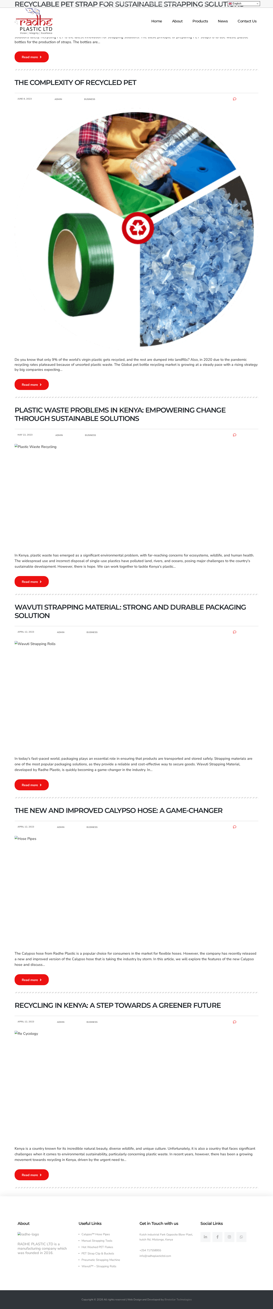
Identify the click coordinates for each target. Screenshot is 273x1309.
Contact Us (247, 21)
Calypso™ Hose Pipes (96, 1234)
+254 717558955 (150, 1250)
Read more (30, 57)
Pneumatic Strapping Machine (101, 1260)
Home (156, 21)
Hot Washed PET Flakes (97, 1247)
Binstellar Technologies (178, 1299)
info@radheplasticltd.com (164, 3)
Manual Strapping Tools (97, 1241)
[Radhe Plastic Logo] (34, 20)
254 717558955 (120, 3)
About (177, 21)
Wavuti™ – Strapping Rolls (99, 1266)
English (236, 3)
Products (200, 21)
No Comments (246, 98)
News (223, 21)
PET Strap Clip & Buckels (98, 1253)
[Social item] (205, 1237)
